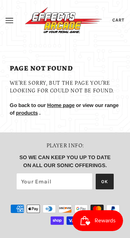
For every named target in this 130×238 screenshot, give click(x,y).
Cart (118, 20)
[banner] (63, 20)
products (27, 113)
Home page (61, 105)
